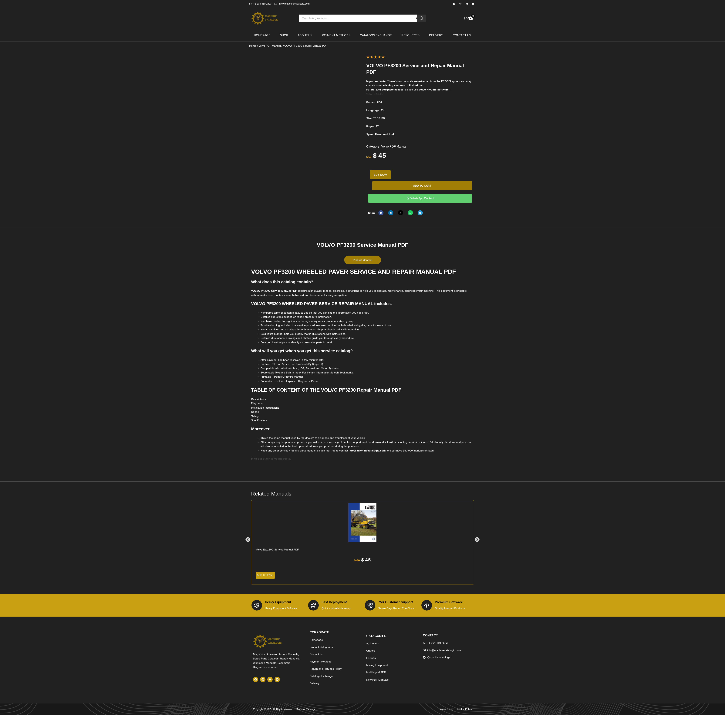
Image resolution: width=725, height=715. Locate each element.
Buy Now (380, 174)
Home (252, 45)
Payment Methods (336, 35)
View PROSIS (374, 93)
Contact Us (462, 35)
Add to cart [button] (265, 575)
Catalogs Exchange (376, 35)
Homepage (262, 35)
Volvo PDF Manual (270, 45)
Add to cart (422, 185)
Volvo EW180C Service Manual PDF (277, 549)
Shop (284, 35)
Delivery (436, 35)
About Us (305, 35)
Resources (410, 35)
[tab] (362, 260)
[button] (380, 212)
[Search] (421, 18)
